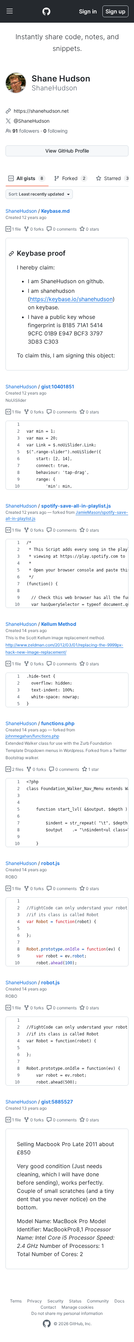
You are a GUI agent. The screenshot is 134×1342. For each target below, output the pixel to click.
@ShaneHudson (31, 121)
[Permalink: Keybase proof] (12, 253)
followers (26, 131)
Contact (48, 1307)
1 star (93, 769)
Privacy (34, 1301)
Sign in (88, 11)
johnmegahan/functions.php (32, 736)
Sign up (115, 11)
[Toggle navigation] (9, 11)
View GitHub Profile (67, 151)
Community (98, 1301)
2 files (17, 769)
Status (75, 1301)
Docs (119, 1301)
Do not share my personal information (67, 1313)
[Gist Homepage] (46, 11)
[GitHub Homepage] (47, 1323)
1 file (16, 229)
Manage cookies (77, 1307)
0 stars (92, 229)
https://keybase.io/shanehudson (71, 299)
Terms (16, 1301)
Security (55, 1301)
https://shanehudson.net (41, 111)
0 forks (36, 229)
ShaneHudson (21, 211)
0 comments (64, 229)
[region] (67, 304)
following (55, 131)
